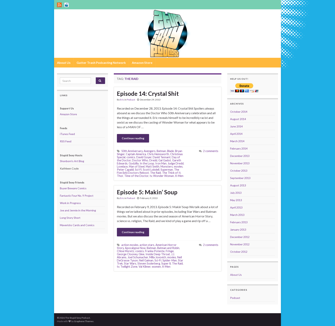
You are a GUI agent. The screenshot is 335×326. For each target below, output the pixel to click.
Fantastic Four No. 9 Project (76, 195)
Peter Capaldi (125, 169)
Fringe (170, 251)
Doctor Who (140, 160)
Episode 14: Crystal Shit (148, 93)
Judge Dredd (176, 163)
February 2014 (239, 148)
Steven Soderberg (148, 263)
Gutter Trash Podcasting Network (101, 62)
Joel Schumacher (138, 257)
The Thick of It (171, 172)
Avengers (149, 151)
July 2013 (236, 192)
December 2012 (240, 237)
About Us (64, 62)
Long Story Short (70, 217)
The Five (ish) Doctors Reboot (148, 171)
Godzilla (134, 163)
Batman (161, 151)
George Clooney (127, 254)
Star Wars (130, 263)
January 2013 (238, 229)
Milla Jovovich (157, 257)
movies (178, 166)
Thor (120, 175)
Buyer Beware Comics (73, 188)
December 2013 (240, 155)
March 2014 (237, 141)
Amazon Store (142, 62)
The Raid (155, 172)
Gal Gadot (164, 160)
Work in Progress (70, 203)
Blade (170, 151)
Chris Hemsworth (158, 154)
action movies (129, 244)
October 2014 (238, 111)
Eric (122, 99)
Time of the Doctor (136, 175)
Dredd (153, 160)
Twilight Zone (128, 266)
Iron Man (161, 163)
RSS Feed (65, 141)
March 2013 (237, 214)
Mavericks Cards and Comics (77, 225)
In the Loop (147, 163)
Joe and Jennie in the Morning (78, 210)
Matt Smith (152, 166)
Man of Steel (137, 166)
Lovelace (122, 166)
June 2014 (236, 126)
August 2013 (238, 185)
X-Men (179, 175)
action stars (147, 244)
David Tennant (162, 157)
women (156, 266)
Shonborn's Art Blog (72, 161)
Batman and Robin (168, 248)
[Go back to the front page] (167, 33)
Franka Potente (155, 251)
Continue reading (133, 138)
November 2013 (240, 163)
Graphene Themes (84, 321)
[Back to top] (326, 317)
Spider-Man (169, 260)
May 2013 (236, 200)
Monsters (167, 166)
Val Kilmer (145, 266)
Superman (167, 169)
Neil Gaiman (146, 260)
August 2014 (238, 119)
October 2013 (238, 170)
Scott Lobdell (151, 169)
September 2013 (240, 178)
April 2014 (236, 133)
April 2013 (236, 207)
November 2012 (240, 244)
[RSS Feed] (59, 4)
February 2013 (239, 222)
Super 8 (166, 263)
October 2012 (238, 251)
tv (151, 175)
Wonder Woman (163, 175)
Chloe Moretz (125, 251)
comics (131, 157)
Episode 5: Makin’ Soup (147, 192)
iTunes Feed (67, 134)
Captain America (136, 154)
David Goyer (144, 157)
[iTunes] (66, 4)
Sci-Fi (138, 169)
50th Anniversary (131, 151)
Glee (141, 254)
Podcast (131, 99)
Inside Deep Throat (158, 254)
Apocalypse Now (135, 248)
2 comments (210, 151)
